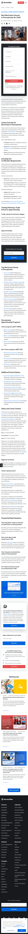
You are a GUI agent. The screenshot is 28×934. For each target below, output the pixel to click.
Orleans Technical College (10, 299)
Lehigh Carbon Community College (12, 387)
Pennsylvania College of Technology (13, 393)
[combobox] (14, 76)
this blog (22, 452)
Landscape (17, 823)
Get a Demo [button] (14, 666)
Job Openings (4, 869)
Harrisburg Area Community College (13, 381)
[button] (2, 23)
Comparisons (4, 892)
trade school (10, 542)
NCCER (16, 354)
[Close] (25, 919)
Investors (3, 881)
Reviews (3, 879)
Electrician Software (19, 812)
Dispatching (4, 807)
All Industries (18, 838)
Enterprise (3, 855)
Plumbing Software (19, 810)
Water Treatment (19, 820)
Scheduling (4, 810)
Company (3, 864)
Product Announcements (20, 865)
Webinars (17, 847)
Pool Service (18, 825)
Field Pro (15, 506)
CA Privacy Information (20, 872)
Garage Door (18, 815)
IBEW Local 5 (7, 330)
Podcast (16, 849)
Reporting (3, 817)
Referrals (3, 871)
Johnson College (8, 308)
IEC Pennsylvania (8, 358)
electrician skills (9, 484)
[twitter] (2, 23)
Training (16, 852)
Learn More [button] (14, 625)
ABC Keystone (7, 364)
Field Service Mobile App (11, 500)
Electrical (4, 12)
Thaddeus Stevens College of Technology (14, 282)
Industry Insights (18, 12)
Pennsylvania (4, 414)
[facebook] (5, 23)
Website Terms (16, 926)
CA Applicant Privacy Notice (19, 876)
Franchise (3, 857)
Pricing (16, 886)
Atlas (9, 506)
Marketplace (4, 887)
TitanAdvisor (4, 838)
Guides (10, 12)
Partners (3, 874)
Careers (3, 866)
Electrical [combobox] (8, 72)
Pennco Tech (7, 273)
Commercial (4, 849)
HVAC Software (18, 807)
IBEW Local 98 (7, 336)
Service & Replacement (6, 844)
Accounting (4, 820)
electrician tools (8, 148)
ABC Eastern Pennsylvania (10, 352)
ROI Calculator (18, 855)
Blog (16, 844)
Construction (4, 847)
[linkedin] (7, 23)
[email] (10, 23)
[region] (14, 925)
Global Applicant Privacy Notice (20, 880)
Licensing (17, 862)
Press (2, 876)
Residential (4, 852)
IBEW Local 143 (8, 341)
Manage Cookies (10, 930)
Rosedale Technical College (10, 291)
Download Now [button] (14, 81)
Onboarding (4, 884)
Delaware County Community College (13, 400)
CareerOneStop (11, 131)
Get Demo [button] (21, 2)
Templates (17, 867)
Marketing (3, 815)
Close (22, 930)
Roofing (16, 835)
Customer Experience (6, 830)
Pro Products (4, 833)
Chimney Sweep (18, 817)
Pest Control (18, 830)
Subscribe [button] (14, 257)
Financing (3, 828)
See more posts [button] (14, 790)
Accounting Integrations (7, 823)
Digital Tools (18, 857)
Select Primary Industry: (10, 70)
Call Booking (4, 812)
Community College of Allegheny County (14, 375)
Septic (16, 828)
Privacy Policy (18, 925)
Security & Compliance (20, 883)
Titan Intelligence (5, 835)
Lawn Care (17, 833)
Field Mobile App (5, 825)
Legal (16, 870)
